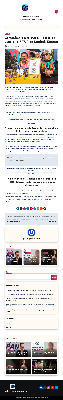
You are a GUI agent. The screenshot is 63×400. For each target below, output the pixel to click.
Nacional (8, 327)
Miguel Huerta (13, 46)
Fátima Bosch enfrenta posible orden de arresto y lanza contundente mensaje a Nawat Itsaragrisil (29, 299)
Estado (7, 34)
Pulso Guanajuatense (31, 16)
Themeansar (44, 397)
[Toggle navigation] (6, 12)
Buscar (8, 272)
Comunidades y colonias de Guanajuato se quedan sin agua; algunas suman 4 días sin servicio (31, 310)
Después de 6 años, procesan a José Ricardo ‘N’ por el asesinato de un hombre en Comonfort (30, 305)
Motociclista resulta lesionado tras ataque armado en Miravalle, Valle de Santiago (30, 294)
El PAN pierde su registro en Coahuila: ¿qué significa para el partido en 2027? (29, 290)
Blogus (36, 397)
